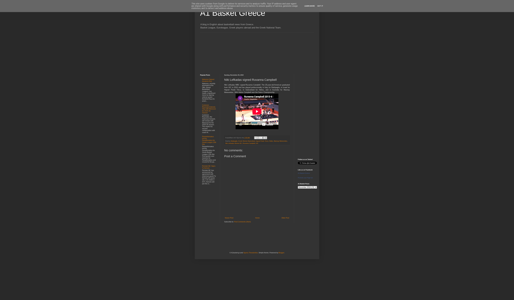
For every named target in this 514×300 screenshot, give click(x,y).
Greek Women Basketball (246, 141)
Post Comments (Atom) (242, 222)
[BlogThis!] (258, 137)
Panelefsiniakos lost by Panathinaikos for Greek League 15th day (209, 140)
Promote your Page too (305, 178)
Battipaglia (234, 141)
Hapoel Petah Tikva (262, 141)
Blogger (281, 253)
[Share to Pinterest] (265, 137)
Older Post (285, 218)
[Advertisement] (257, 51)
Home (257, 218)
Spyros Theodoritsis (250, 253)
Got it (320, 6)
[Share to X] (260, 137)
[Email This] (255, 137)
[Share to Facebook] (263, 137)
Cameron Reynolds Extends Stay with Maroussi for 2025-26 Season (209, 109)
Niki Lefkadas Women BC (233, 143)
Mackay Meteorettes (280, 141)
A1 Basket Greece (232, 12)
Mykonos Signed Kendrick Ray (208, 80)
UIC (257, 143)
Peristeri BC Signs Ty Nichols (208, 167)
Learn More (309, 6)
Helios (271, 141)
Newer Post (229, 218)
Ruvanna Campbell (249, 143)
